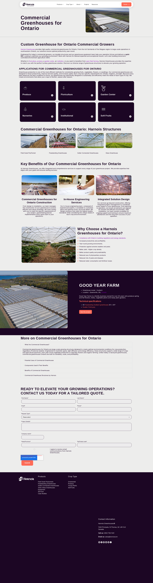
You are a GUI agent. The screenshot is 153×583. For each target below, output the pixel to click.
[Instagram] (101, 542)
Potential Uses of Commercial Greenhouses (39, 360)
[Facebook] (99, 542)
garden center (49, 61)
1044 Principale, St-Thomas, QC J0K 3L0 (112, 527)
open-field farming (92, 61)
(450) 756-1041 (109, 533)
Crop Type (69, 4)
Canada (103, 292)
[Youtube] (106, 542)
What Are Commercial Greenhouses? (37, 344)
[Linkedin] (104, 542)
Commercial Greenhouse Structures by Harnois (40, 375)
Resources (95, 4)
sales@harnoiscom (111, 537)
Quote (126, 4)
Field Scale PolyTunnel (28, 153)
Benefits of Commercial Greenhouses (37, 370)
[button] (76, 344)
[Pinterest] (108, 542)
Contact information (106, 519)
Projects (86, 4)
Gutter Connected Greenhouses (87, 153)
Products (59, 4)
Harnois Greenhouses (28, 49)
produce (40, 61)
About (78, 4)
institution (60, 61)
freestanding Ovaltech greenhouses (96, 305)
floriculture (32, 61)
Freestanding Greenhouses (58, 153)
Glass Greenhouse (112, 153)
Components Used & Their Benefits (36, 365)
